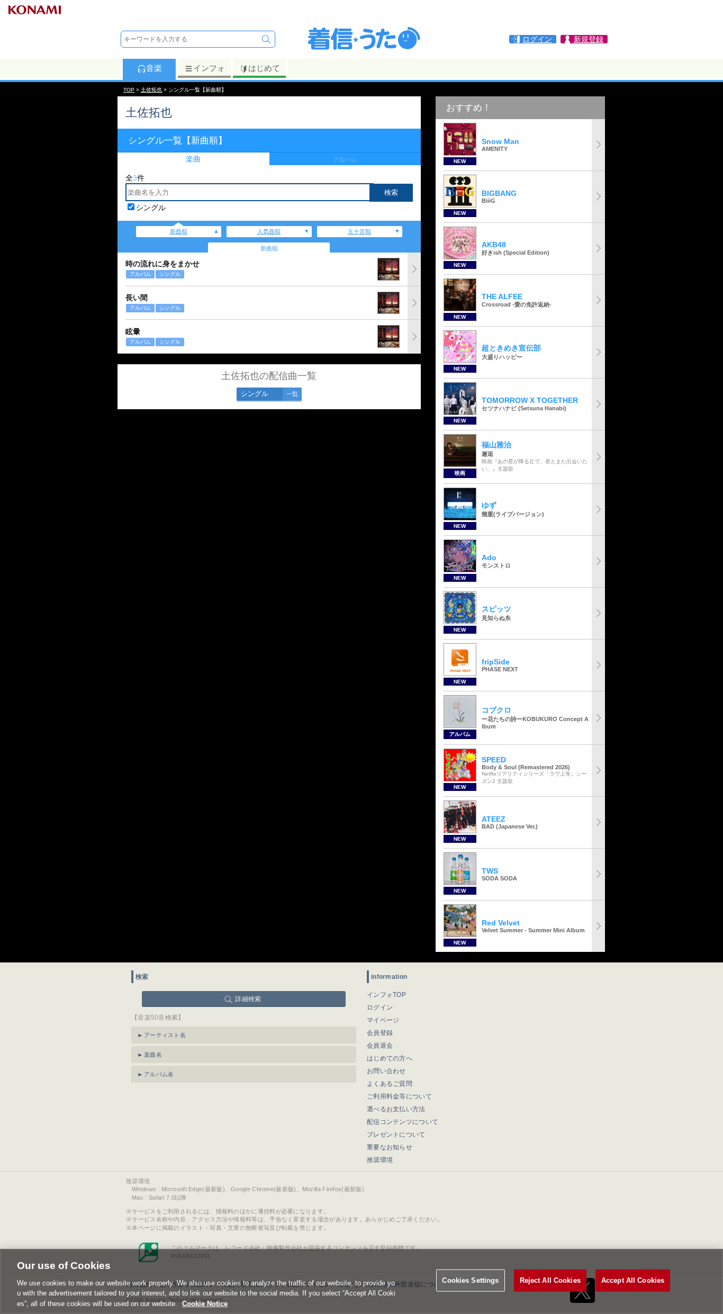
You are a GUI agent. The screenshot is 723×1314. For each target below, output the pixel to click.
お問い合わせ (386, 1071)
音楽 (154, 68)
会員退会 (380, 1045)
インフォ (209, 68)
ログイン (380, 1007)
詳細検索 (248, 999)
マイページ (383, 1020)
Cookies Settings (470, 1280)
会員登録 (380, 1033)
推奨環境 (380, 1160)
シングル (151, 207)
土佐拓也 (151, 90)
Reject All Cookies (550, 1280)
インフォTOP (386, 994)
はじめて (264, 68)
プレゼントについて (396, 1134)
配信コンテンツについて (402, 1122)
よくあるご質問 (389, 1083)
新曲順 (178, 231)
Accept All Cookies (632, 1280)
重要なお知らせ (389, 1147)
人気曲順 (269, 231)
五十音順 (359, 231)
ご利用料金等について (399, 1096)
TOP (128, 90)
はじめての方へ (389, 1058)
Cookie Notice (205, 1303)
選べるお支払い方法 (396, 1109)
